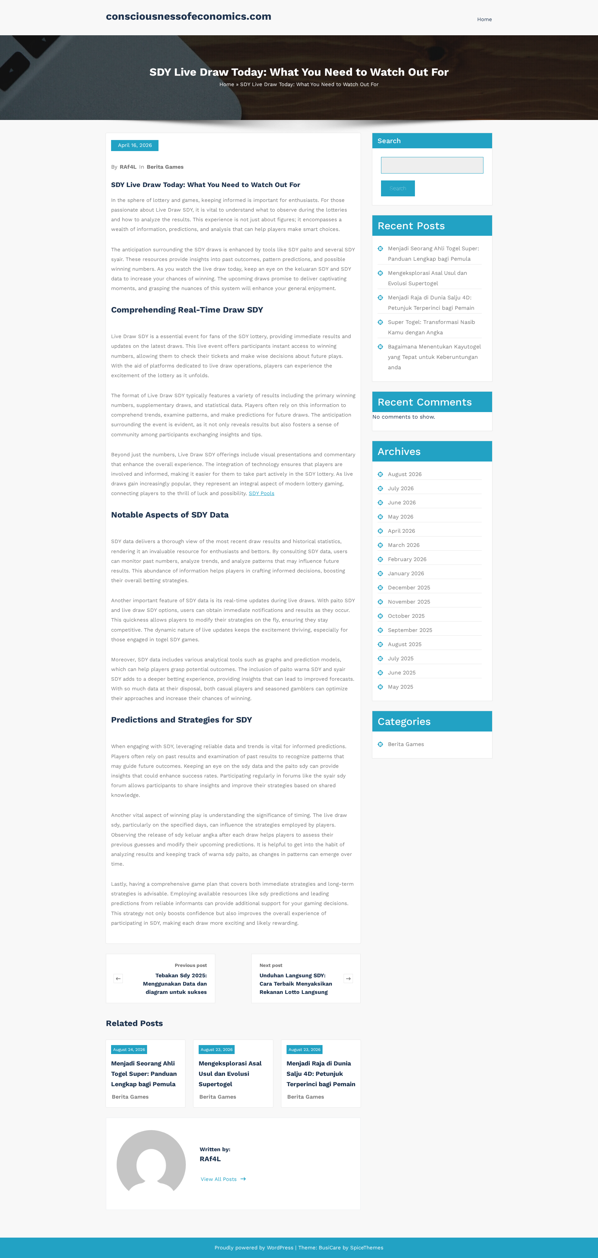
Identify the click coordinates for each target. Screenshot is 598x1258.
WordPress (280, 1248)
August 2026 (405, 474)
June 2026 (402, 502)
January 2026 (406, 573)
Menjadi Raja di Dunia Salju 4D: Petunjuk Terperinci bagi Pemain (321, 1074)
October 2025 (406, 616)
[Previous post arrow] (118, 978)
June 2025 (402, 672)
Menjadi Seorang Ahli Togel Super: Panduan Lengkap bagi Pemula (144, 1074)
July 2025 (401, 658)
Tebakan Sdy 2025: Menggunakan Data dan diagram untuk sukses (175, 983)
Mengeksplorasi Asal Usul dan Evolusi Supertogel (230, 1074)
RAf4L (128, 167)
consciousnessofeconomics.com (188, 16)
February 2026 (407, 559)
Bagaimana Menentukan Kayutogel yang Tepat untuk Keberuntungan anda (434, 357)
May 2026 (401, 516)
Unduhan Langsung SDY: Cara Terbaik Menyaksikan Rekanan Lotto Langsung (296, 983)
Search (389, 141)
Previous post (191, 965)
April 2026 (401, 531)
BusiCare (331, 1248)
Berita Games (165, 167)
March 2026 (404, 545)
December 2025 (409, 587)
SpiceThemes (365, 1248)
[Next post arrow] (348, 978)
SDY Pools (261, 493)
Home (484, 19)
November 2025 (409, 601)
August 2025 (405, 644)
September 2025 (410, 630)
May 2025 (400, 686)
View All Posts (219, 1179)
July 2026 (401, 488)
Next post (271, 965)
